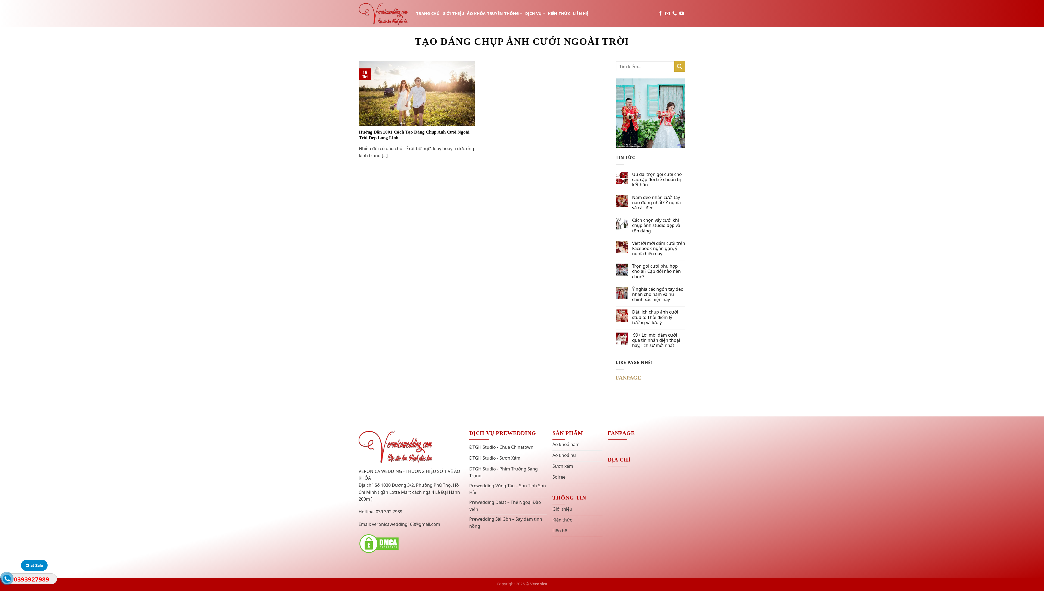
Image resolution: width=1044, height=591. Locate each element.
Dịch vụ (533, 13)
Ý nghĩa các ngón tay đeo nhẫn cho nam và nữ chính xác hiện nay (657, 294)
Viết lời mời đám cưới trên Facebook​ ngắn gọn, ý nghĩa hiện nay (658, 249)
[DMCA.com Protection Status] (379, 543)
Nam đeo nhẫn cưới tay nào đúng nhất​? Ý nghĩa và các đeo (656, 203)
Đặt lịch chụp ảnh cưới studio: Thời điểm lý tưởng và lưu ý (655, 317)
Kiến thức (559, 13)
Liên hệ (580, 13)
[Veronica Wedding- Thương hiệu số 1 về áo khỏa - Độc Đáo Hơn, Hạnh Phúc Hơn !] (383, 13)
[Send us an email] (667, 13)
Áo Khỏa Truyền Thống (493, 13)
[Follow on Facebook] (660, 13)
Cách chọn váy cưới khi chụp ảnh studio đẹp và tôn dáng (656, 225)
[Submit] (679, 66)
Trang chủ (428, 13)
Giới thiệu (453, 13)
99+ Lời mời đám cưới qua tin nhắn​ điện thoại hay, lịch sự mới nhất (656, 340)
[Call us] (674, 13)
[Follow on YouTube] (681, 13)
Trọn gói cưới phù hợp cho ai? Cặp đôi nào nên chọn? (656, 271)
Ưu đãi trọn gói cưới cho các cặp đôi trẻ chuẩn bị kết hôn (657, 180)
